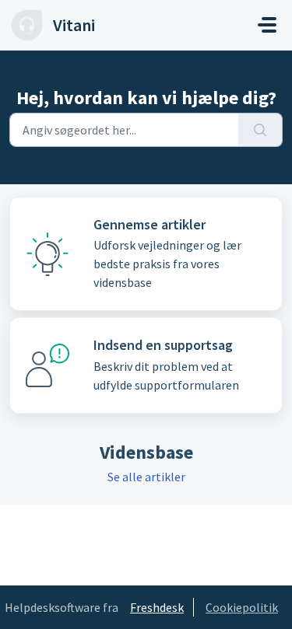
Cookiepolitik (242, 607)
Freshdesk (157, 607)
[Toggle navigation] (267, 25)
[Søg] (260, 130)
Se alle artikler (146, 476)
